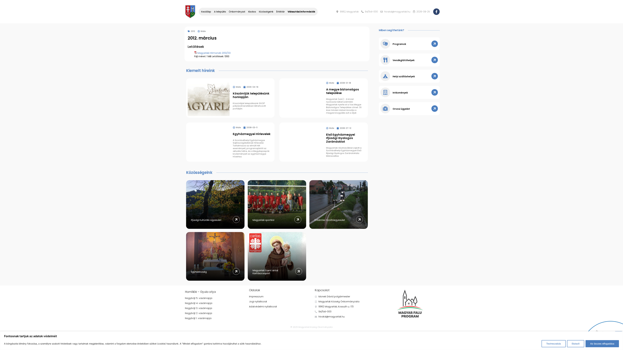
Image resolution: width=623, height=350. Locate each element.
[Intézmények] (385, 92)
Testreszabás (553, 343)
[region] (311, 340)
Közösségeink (266, 11)
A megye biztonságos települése (342, 91)
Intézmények (400, 92)
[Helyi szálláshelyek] (385, 76)
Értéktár (280, 11)
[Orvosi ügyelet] (385, 108)
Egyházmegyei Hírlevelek (251, 134)
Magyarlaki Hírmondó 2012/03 (214, 53)
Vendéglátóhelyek (404, 60)
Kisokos (252, 11)
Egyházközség (199, 272)
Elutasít (576, 343)
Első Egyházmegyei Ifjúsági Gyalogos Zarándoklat (340, 138)
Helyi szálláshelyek (404, 76)
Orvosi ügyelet (401, 109)
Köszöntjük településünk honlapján (251, 95)
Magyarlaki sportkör (264, 220)
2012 (193, 31)
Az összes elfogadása (602, 343)
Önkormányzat (237, 11)
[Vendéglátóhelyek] (385, 60)
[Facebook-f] (436, 11)
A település (220, 11)
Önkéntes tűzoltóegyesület (329, 220)
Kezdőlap (206, 11)
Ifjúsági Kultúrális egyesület (206, 220)
